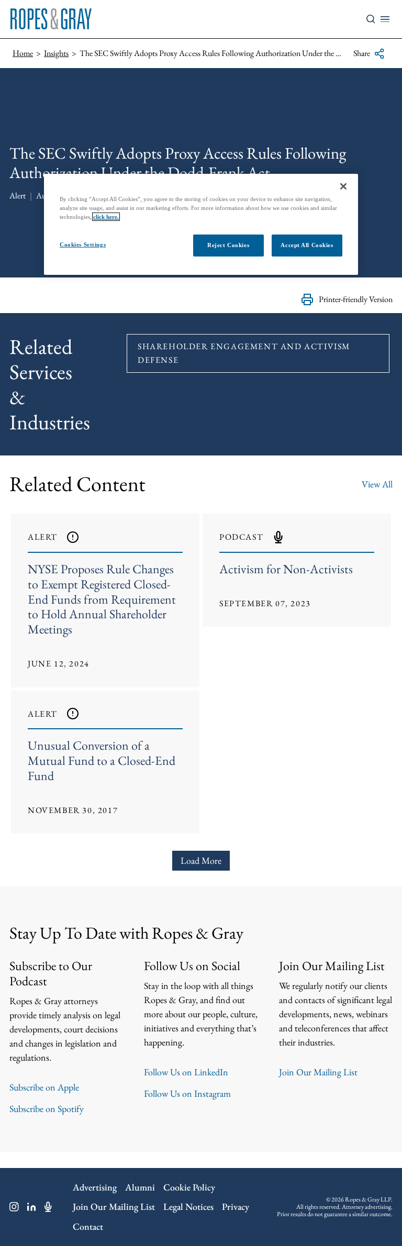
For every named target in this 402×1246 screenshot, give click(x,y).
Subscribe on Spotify (46, 1109)
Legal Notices (188, 1206)
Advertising (95, 1187)
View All (377, 484)
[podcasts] (48, 1206)
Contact (88, 1226)
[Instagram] (14, 1206)
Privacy (235, 1206)
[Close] (343, 186)
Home (23, 53)
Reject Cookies (228, 245)
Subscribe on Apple (44, 1087)
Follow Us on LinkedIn (186, 1072)
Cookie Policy (189, 1187)
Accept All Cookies (307, 245)
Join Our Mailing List (318, 1072)
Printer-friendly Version (356, 299)
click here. (106, 217)
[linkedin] (31, 1206)
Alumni (140, 1187)
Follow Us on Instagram (187, 1093)
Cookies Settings (83, 244)
